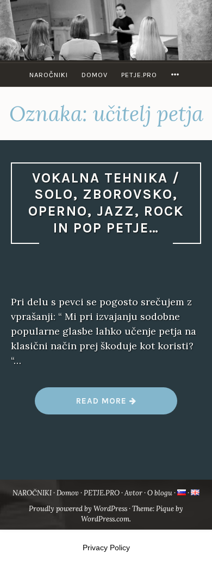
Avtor (133, 493)
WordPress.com (105, 519)
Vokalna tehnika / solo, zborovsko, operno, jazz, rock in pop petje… (106, 203)
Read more (127, 404)
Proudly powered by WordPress (78, 508)
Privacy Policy (106, 547)
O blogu (159, 493)
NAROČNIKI (48, 75)
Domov (95, 75)
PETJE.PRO (139, 75)
